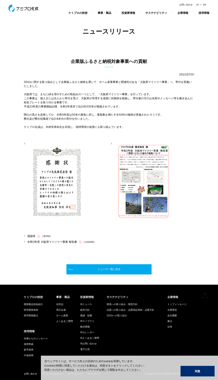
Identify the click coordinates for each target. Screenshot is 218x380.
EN (204, 4)
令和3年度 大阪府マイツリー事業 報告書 (52, 241)
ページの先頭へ (205, 295)
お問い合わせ (186, 4)
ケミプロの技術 (78, 12)
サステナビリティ (156, 12)
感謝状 (31, 236)
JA (197, 4)
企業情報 (182, 12)
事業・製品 (104, 12)
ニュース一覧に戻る (109, 269)
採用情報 (204, 12)
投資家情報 (128, 12)
